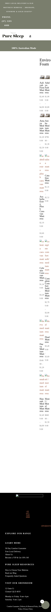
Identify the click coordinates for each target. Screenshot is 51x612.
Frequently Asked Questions (16, 576)
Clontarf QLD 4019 (12, 592)
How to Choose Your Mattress (16, 570)
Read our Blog (10, 573)
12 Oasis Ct (9, 588)
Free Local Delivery (13, 552)
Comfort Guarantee (13, 606)
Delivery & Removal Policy (29, 606)
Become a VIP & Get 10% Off (17, 558)
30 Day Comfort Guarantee (15, 548)
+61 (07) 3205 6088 (28, 514)
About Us (9, 554)
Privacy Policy (28, 609)
